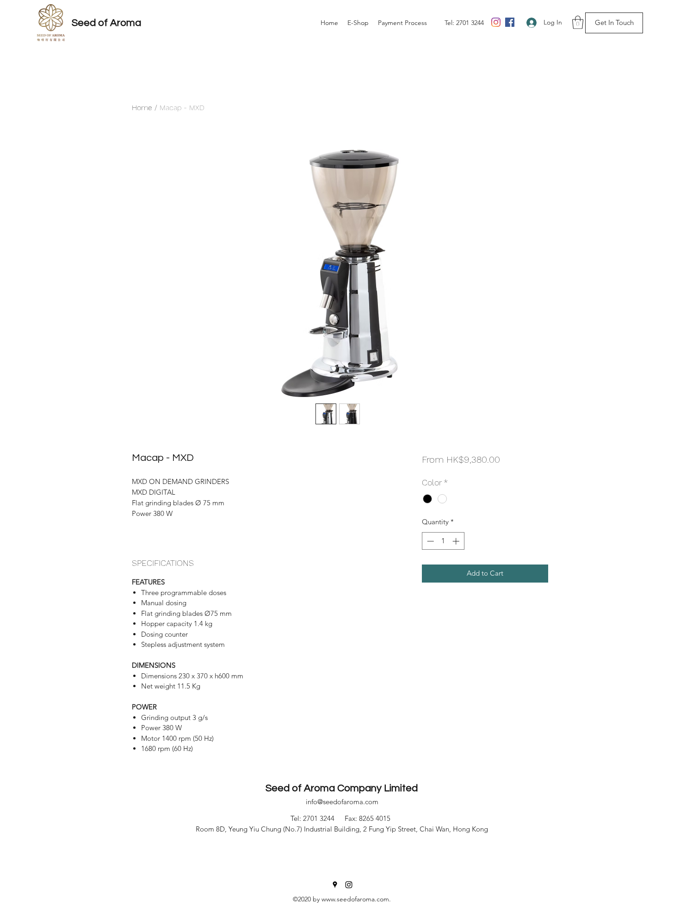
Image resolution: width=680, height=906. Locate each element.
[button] (577, 22)
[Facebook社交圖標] (509, 22)
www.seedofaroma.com (355, 899)
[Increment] (457, 541)
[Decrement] (429, 541)
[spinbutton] (443, 541)
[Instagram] (496, 22)
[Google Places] (335, 884)
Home (142, 107)
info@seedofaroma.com (342, 801)
